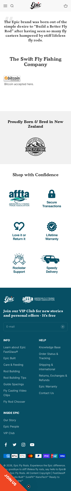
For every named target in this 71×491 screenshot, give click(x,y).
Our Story (9, 420)
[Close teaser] (28, 486)
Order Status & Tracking (48, 356)
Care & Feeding (13, 364)
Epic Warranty (48, 386)
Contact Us (46, 393)
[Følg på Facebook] (5, 444)
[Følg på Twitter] (14, 444)
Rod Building (11, 371)
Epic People (11, 426)
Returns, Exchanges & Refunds (53, 378)
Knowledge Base (49, 347)
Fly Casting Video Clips (15, 393)
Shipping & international (47, 367)
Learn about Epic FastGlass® (14, 349)
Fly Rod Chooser (14, 401)
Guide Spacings (13, 384)
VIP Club (9, 433)
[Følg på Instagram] (23, 444)
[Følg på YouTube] (32, 444)
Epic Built (9, 358)
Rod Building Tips (14, 377)
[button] (14, 477)
